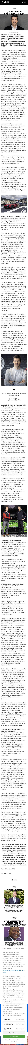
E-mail (15, 399)
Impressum (20, 1039)
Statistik (10, 1024)
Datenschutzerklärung (10, 1039)
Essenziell (7, 1019)
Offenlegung (14, 1041)
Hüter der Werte (14, 890)
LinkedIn (19, 399)
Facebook (12, 399)
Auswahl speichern (14, 1033)
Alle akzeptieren (14, 1036)
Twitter (8, 399)
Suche (18, 2)
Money (14, 9)
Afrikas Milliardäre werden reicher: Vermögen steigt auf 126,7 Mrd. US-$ (14, 924)
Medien (9, 1029)
